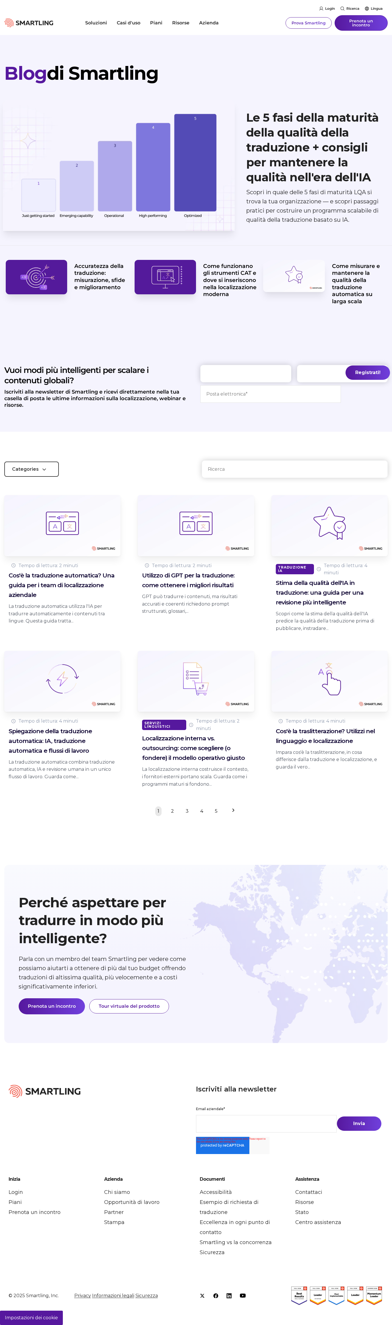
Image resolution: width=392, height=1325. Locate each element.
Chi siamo (117, 1192)
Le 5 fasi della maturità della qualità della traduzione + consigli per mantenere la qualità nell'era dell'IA (312, 147)
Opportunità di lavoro (132, 1202)
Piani (156, 23)
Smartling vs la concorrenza (236, 1242)
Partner (114, 1212)
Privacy (82, 1295)
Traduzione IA (292, 569)
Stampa (114, 1222)
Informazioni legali (113, 1295)
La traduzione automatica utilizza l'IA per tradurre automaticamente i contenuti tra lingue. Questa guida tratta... (57, 614)
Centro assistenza (318, 1222)
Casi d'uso (128, 23)
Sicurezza (212, 1252)
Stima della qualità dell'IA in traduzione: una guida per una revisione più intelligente (320, 592)
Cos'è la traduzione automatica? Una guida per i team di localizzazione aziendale (62, 585)
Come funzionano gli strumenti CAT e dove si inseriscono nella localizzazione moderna (230, 280)
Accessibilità (216, 1192)
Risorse (180, 23)
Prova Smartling (309, 23)
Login (330, 8)
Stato (302, 1212)
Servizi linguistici (157, 725)
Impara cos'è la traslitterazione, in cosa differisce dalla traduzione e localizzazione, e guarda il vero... (326, 760)
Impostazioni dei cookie (31, 1317)
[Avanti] (232, 811)
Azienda (209, 23)
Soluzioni (96, 23)
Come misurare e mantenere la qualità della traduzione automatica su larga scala (356, 284)
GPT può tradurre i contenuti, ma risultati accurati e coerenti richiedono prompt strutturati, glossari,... (189, 604)
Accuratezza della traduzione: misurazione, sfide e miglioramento (99, 277)
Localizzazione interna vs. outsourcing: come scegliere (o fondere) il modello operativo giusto (193, 748)
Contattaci (308, 1192)
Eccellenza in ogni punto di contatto (235, 1227)
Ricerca (352, 8)
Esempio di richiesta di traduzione (229, 1207)
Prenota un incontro (361, 23)
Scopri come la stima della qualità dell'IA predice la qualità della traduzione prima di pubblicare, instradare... (325, 621)
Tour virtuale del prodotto (129, 1006)
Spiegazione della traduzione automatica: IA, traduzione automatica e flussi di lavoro (50, 740)
